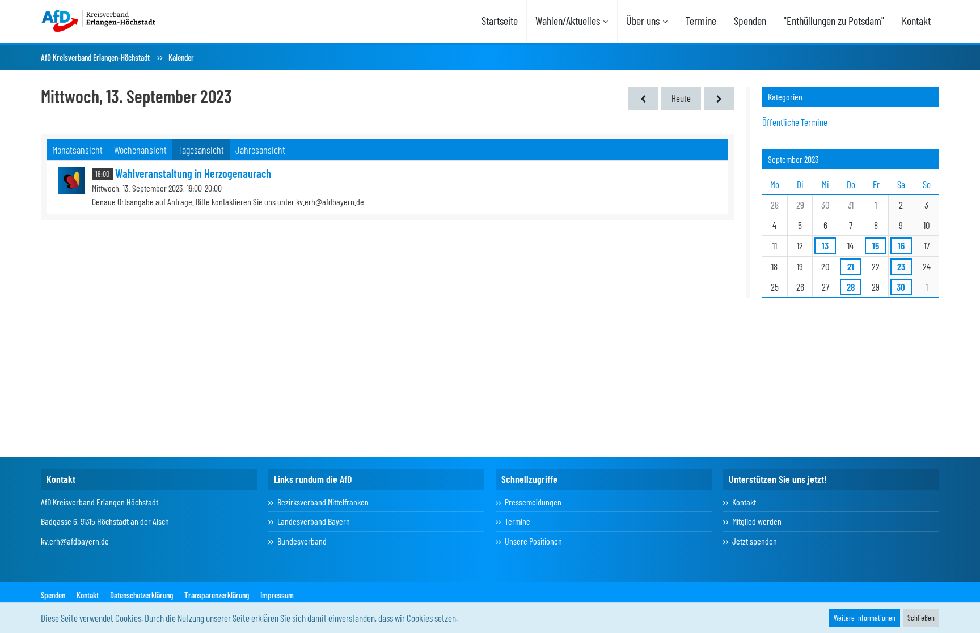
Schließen (921, 617)
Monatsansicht (77, 149)
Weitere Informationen (864, 617)
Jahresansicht (260, 149)
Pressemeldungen (533, 501)
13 (825, 245)
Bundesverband (302, 541)
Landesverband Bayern (313, 521)
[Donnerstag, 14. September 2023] (719, 98)
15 (875, 245)
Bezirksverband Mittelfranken (323, 501)
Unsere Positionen (533, 541)
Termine (517, 521)
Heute (681, 98)
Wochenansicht (140, 149)
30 (901, 286)
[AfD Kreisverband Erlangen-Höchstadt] (99, 20)
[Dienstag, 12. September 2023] (643, 98)
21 (850, 266)
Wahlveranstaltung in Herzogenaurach (193, 173)
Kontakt (744, 501)
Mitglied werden (757, 521)
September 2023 (793, 159)
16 (901, 245)
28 (851, 286)
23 (901, 266)
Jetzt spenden (754, 541)
